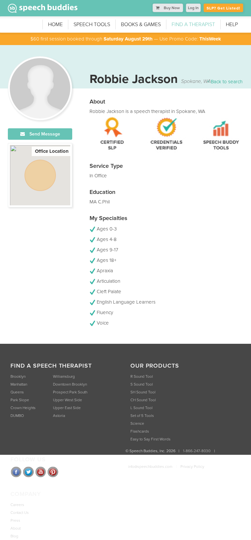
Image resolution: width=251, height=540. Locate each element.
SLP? (223, 8)
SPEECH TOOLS (92, 24)
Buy (171, 8)
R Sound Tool (141, 376)
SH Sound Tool (143, 392)
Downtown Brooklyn (70, 384)
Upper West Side (67, 400)
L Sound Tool (141, 407)
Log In (193, 8)
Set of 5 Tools (142, 415)
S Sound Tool (141, 384)
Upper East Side (67, 407)
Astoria (59, 415)
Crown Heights (23, 407)
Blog (14, 536)
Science (137, 423)
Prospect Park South (70, 392)
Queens (17, 392)
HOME (55, 24)
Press (15, 520)
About (15, 528)
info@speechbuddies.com (150, 466)
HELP (232, 24)
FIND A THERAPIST (193, 24)
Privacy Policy (192, 466)
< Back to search (225, 82)
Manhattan (18, 384)
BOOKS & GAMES (141, 24)
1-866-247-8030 (196, 451)
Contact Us (19, 512)
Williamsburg (64, 376)
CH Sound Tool (143, 400)
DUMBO (17, 415)
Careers (17, 504)
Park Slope (19, 400)
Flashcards (139, 431)
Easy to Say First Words (150, 439)
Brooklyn (17, 376)
